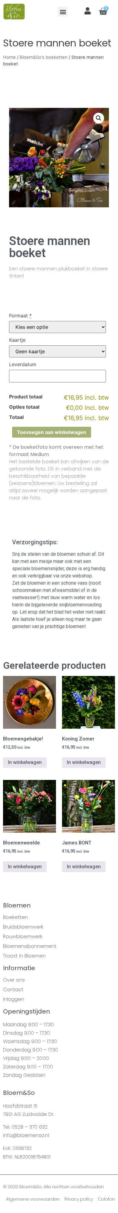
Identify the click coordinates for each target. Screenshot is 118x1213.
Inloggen (13, 999)
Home (9, 57)
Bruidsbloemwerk (23, 927)
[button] (63, 12)
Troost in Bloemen (24, 956)
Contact (13, 990)
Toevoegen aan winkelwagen (51, 432)
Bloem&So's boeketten (43, 57)
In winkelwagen (25, 762)
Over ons (14, 980)
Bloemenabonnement (29, 946)
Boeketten (15, 917)
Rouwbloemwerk (22, 937)
